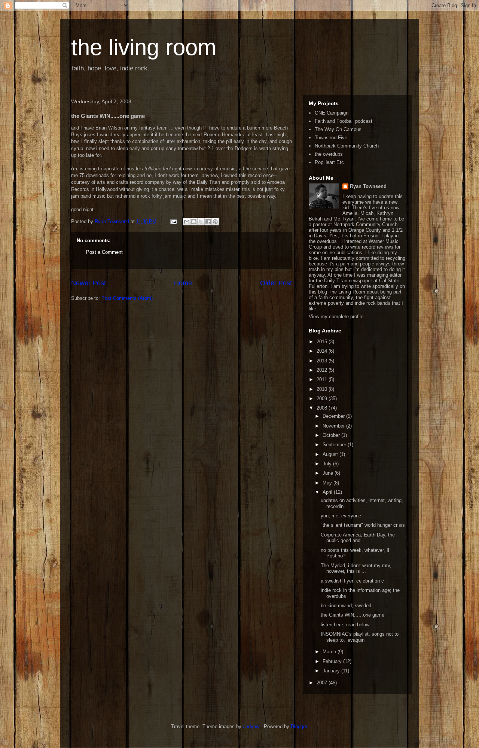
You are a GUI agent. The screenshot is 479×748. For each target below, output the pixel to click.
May (328, 483)
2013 (323, 361)
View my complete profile (336, 316)
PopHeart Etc (329, 162)
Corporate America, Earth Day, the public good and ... (358, 538)
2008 (323, 408)
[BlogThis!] (194, 221)
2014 (323, 351)
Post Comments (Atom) (127, 298)
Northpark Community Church (347, 146)
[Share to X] (201, 221)
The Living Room (347, 292)
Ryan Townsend (368, 186)
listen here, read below (345, 624)
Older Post (276, 283)
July (328, 463)
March (330, 651)
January (332, 670)
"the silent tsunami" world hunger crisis (363, 525)
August (331, 454)
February (333, 661)
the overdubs (329, 154)
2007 (323, 682)
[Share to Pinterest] (215, 221)
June (329, 473)
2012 (323, 370)
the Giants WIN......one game (352, 615)
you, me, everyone (341, 516)
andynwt (252, 726)
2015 (323, 341)
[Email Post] (173, 221)
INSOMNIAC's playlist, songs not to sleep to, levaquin (360, 637)
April (328, 492)
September (335, 444)
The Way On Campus (338, 129)
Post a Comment (104, 252)
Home (183, 283)
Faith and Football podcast (343, 121)
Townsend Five (331, 137)
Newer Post (88, 283)
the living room (143, 47)
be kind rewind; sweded (346, 605)
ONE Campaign (331, 113)
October (332, 435)
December (334, 416)
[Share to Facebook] (208, 221)
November (334, 426)
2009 (323, 398)
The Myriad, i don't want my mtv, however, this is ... (356, 568)
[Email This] (186, 221)
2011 (323, 379)
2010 (323, 389)
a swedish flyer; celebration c (352, 581)
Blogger (299, 726)
